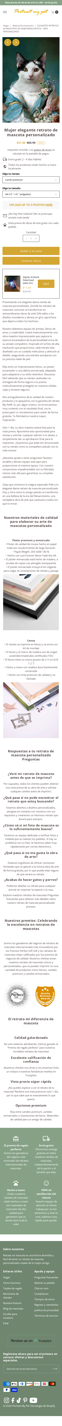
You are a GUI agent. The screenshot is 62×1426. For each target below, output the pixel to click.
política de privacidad (46, 1310)
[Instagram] (6, 1400)
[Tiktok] (19, 1400)
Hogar (6, 25)
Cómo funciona (12, 1282)
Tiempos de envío (44, 1299)
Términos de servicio (46, 1315)
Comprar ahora (31, 260)
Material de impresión (23, 25)
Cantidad (31, 232)
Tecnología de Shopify (42, 1405)
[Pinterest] (25, 1400)
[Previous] (7, 42)
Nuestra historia (12, 1303)
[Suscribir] (55, 1369)
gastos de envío (43, 149)
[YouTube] (33, 1400)
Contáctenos (41, 1293)
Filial (5, 1323)
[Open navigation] (5, 12)
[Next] (16, 42)
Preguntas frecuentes (46, 1277)
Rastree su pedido (44, 1282)
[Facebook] (12, 1400)
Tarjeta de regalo (12, 1288)
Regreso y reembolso (46, 1304)
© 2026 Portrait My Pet (16, 1405)
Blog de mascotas (13, 1308)
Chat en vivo (41, 1288)
